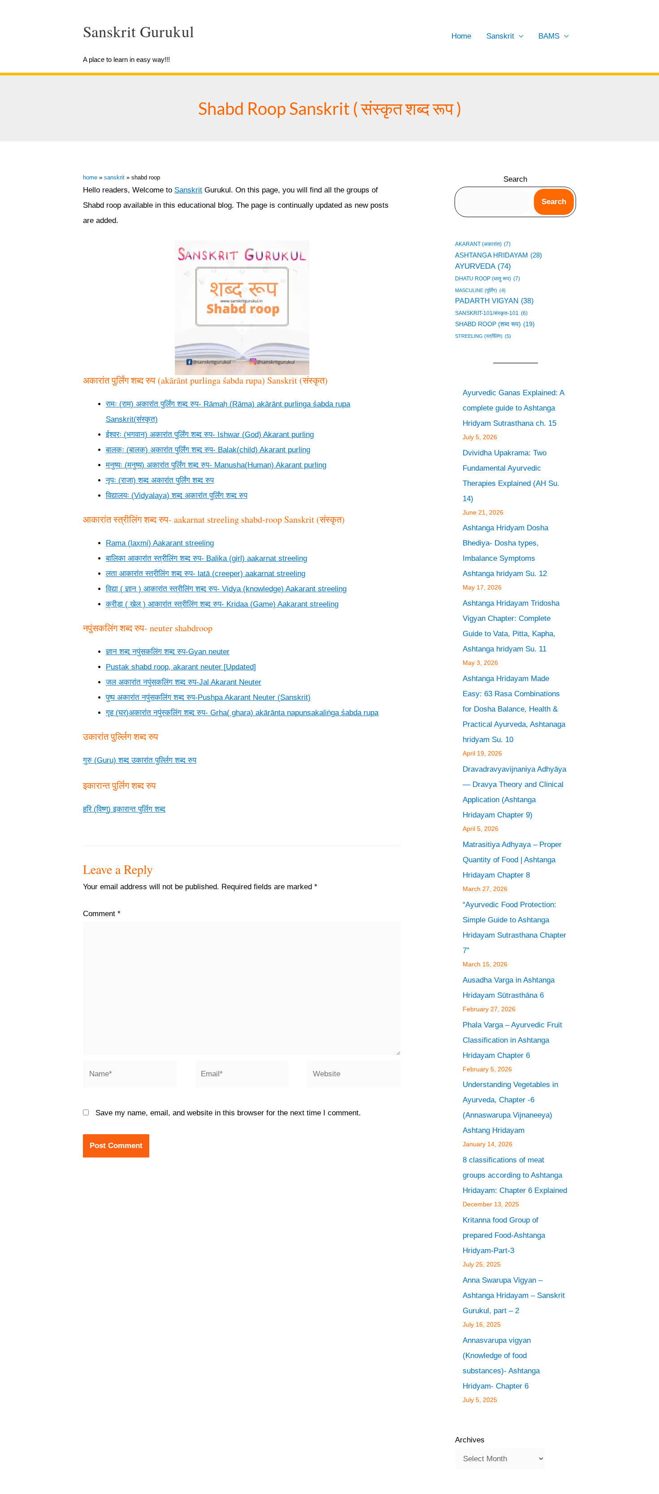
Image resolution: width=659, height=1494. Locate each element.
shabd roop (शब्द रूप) (495, 324)
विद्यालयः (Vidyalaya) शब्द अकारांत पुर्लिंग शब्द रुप (176, 495)
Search (515, 179)
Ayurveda (483, 266)
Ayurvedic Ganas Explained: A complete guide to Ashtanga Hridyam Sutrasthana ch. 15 (513, 408)
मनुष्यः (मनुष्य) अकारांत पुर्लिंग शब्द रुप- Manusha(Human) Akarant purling (216, 465)
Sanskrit (500, 36)
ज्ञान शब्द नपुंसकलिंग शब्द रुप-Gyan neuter (168, 651)
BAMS (548, 36)
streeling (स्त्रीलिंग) (483, 336)
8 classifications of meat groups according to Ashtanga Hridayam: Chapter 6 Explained (515, 1175)
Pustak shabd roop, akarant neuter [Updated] (181, 667)
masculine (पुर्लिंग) (480, 290)
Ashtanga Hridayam (498, 255)
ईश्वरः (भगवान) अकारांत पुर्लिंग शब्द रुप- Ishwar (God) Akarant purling (210, 434)
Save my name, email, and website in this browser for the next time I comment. (228, 1113)
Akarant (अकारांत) (483, 244)
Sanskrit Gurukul (138, 31)
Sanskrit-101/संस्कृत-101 (491, 313)
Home (461, 36)
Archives (470, 1440)
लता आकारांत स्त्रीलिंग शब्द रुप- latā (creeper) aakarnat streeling (205, 573)
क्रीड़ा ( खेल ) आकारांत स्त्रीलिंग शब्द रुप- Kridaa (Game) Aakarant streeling (222, 604)
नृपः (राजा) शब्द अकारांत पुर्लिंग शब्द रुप (160, 480)
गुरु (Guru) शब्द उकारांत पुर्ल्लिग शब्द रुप (139, 760)
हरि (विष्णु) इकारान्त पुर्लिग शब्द (124, 809)
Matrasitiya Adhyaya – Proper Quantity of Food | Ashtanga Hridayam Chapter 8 (512, 859)
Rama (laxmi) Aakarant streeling (160, 543)
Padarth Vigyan (494, 301)
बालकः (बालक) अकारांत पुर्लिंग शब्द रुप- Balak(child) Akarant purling (208, 450)
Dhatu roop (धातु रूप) (487, 278)
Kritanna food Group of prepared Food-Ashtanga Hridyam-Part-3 (504, 1235)
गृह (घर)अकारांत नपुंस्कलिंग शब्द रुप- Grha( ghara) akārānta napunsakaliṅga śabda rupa (242, 712)
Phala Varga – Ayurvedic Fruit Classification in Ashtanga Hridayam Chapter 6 (512, 1040)
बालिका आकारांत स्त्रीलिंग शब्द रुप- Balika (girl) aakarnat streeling (206, 558)
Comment (102, 913)
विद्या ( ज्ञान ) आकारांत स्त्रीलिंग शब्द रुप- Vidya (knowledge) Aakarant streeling (226, 589)
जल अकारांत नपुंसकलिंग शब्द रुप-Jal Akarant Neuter (183, 682)
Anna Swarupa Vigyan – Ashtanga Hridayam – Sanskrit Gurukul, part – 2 (514, 1295)
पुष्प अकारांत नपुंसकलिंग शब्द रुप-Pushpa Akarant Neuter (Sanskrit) (208, 697)
